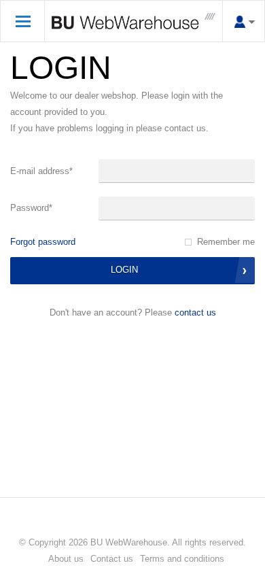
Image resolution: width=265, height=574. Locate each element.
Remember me (226, 242)
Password (31, 208)
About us (66, 559)
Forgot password (42, 242)
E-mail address (41, 171)
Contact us (195, 312)
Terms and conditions (182, 559)
